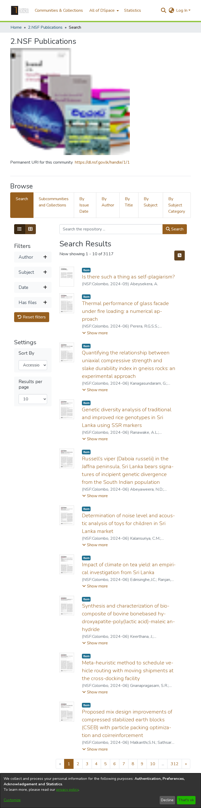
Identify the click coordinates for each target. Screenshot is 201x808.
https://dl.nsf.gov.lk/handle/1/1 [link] (102, 162)
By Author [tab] (108, 202)
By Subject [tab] (151, 202)
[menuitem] (103, 10)
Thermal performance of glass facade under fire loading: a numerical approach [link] (125, 311)
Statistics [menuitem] (132, 10)
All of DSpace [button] (102, 10)
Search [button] (176, 229)
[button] (20, 10)
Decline (167, 800)
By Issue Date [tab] (84, 205)
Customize (12, 800)
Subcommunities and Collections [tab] (54, 202)
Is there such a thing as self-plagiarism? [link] (128, 276)
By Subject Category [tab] (176, 205)
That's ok (186, 800)
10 (152, 764)
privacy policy (67, 789)
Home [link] (16, 27)
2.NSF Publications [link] (45, 27)
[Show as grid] (30, 229)
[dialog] (100, 790)
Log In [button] (182, 10)
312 (174, 764)
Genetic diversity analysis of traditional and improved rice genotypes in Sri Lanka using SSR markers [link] (126, 417)
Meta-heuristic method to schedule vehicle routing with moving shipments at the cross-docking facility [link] (128, 670)
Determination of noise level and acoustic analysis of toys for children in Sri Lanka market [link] (128, 523)
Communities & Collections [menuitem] (59, 10)
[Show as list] (19, 229)
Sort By (26, 353)
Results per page (30, 384)
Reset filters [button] (34, 317)
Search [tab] (22, 199)
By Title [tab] (129, 202)
